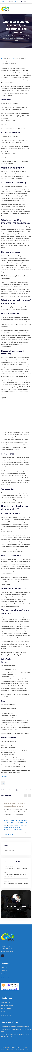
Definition (10, 61)
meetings (18, 822)
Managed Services (6, 1008)
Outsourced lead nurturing (17, 825)
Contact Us (4, 970)
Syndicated (22, 61)
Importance (16, 61)
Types (6, 63)
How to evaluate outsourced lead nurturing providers (15, 1026)
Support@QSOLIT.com (22, 1)
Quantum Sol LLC (16, 1047)
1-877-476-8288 (9, 1)
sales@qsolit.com (17, 912)
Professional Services (7, 1005)
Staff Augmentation (6, 1012)
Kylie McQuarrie (20, 58)
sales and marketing (18, 832)
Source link (4, 776)
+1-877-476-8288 (16, 909)
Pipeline (13, 829)
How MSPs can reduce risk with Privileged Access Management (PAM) (15, 1036)
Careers (3, 974)
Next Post (26, 790)
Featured (24, 820)
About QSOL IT (5, 967)
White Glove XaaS (6, 1015)
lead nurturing (9, 822)
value (13, 834)
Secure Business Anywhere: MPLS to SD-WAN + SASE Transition (15, 876)
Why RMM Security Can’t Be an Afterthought (16, 883)
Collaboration (15, 820)
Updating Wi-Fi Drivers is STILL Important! (15, 868)
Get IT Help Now (5, 1002)
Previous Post (7, 790)
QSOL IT (17, 1050)
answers (6, 820)
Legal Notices (5, 977)
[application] (31, 1051)
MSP (22, 822)
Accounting (4, 61)
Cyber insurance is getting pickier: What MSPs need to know (16, 1030)
